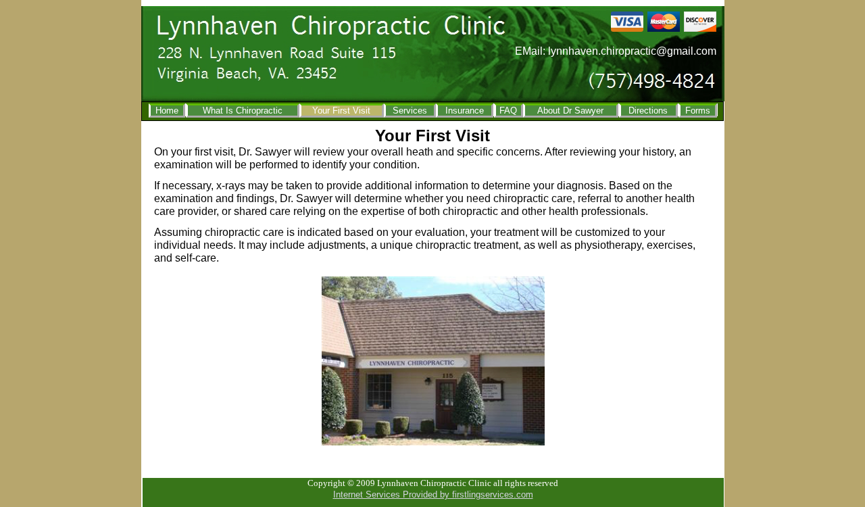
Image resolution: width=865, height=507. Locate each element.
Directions (648, 110)
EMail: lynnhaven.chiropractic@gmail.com (615, 51)
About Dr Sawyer (570, 110)
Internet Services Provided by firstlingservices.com (433, 494)
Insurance (464, 110)
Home (166, 110)
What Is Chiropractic (242, 110)
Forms (697, 110)
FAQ (508, 110)
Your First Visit (341, 110)
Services (410, 110)
